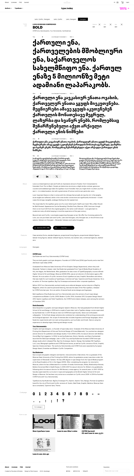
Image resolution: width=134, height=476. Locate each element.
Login (127, 2)
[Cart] (122, 2)
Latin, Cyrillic (58, 19)
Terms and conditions (72, 467)
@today (68, 471)
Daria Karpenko (44, 31)
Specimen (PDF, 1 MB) (42, 227)
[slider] (42, 37)
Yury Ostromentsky (56, 31)
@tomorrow (76, 471)
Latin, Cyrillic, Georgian (42, 19)
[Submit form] (127, 471)
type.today (67, 8)
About (7, 2)
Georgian (83, 19)
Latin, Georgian (71, 19)
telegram (85, 471)
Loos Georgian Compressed (44, 24)
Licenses (14, 2)
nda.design (47, 471)
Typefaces (18, 8)
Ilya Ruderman (66, 31)
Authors (7, 8)
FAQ (20, 2)
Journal (26, 2)
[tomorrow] (124, 8)
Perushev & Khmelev (17, 471)
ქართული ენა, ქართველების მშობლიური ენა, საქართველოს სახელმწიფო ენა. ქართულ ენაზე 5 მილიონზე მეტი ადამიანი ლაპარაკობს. (78, 64)
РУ (114, 2)
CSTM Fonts (36, 31)
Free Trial (63, 227)
